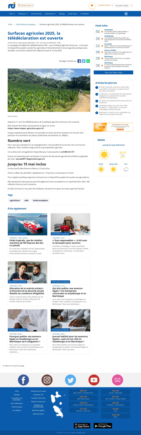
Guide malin (72, 14)
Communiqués (36, 14)
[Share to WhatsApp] (88, 61)
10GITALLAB (81, 433)
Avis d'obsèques (17, 403)
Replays (62, 14)
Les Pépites (85, 14)
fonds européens (40, 200)
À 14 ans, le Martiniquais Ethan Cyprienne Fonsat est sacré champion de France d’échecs (117, 66)
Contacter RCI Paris (38, 398)
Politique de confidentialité (38, 406)
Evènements (49, 14)
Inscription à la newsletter (16, 399)
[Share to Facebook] (79, 61)
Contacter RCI (38, 395)
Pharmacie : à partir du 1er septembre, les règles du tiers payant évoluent (118, 53)
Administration (38, 414)
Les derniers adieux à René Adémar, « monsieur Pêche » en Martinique (116, 32)
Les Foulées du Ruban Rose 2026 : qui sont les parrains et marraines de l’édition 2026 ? (117, 39)
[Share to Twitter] (83, 61)
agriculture (15, 200)
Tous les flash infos (113, 72)
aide (26, 200)
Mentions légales (38, 410)
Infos (11, 14)
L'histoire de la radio (38, 391)
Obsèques (22, 14)
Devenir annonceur (38, 402)
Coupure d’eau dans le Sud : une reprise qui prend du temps (117, 59)
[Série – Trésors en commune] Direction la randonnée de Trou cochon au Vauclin (118, 46)
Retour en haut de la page (14, 366)
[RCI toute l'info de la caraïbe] (12, 5)
